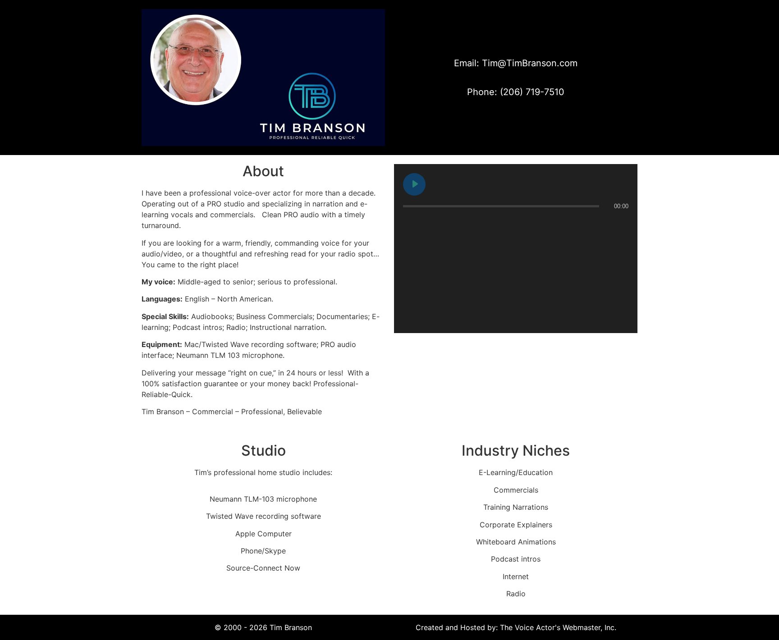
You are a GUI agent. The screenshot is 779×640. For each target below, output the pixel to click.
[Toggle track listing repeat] (447, 224)
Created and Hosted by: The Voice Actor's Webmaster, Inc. (516, 627)
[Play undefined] (414, 184)
